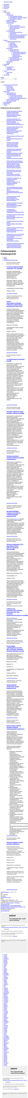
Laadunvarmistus (11, 20)
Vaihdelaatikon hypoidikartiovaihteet (15, 212)
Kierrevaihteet (13, 44)
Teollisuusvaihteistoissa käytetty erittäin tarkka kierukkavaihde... (14, 246)
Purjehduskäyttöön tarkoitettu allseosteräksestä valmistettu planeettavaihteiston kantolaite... (14, 166)
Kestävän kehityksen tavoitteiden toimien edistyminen (17, 27)
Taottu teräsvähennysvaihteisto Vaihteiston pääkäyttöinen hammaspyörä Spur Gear (15, 304)
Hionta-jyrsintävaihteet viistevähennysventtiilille (12, 146)
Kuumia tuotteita (10, 902)
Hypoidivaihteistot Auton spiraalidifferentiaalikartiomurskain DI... (15, 192)
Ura (10, 24)
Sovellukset (6, 64)
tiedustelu (9, 293)
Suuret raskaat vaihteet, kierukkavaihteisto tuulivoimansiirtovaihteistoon (15, 727)
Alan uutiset (9, 72)
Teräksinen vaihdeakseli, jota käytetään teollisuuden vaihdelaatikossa (13, 183)
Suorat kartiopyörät (14, 49)
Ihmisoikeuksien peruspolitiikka (17, 36)
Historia (8, 13)
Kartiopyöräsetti (10, 908)
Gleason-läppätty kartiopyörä (19, 52)
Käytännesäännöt (11, 31)
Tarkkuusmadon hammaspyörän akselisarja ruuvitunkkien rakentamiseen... (14, 132)
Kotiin (5, 10)
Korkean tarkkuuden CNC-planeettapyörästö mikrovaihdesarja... (15, 123)
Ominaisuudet (10, 14)
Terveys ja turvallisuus (15, 25)
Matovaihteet (10, 61)
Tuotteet (5, 40)
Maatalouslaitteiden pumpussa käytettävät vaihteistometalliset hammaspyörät (13, 513)
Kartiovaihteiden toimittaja (16, 906)
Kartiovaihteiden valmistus (16, 16)
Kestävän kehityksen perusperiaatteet (18, 35)
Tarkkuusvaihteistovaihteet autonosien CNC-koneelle (15, 267)
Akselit (8, 63)
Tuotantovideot (10, 67)
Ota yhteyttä (6, 75)
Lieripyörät (12, 43)
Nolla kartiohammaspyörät (16, 59)
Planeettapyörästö (14, 47)
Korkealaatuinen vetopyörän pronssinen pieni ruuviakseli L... (14, 174)
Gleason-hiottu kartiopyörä (19, 53)
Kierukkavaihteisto (5, 906)
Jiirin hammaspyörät (14, 60)
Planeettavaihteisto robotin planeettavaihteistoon (13, 199)
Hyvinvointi (12, 29)
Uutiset (5, 71)
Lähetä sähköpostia (5, 910)
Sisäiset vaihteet (13, 45)
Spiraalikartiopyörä (5, 905)
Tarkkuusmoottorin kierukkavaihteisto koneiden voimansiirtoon (15, 457)
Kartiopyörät (10, 48)
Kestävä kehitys (10, 23)
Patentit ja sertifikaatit (12, 21)
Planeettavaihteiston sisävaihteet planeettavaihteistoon (14, 206)
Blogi (8, 73)
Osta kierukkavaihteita (15, 905)
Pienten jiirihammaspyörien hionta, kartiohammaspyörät (15, 231)
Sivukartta (17, 902)
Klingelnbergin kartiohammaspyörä (17, 55)
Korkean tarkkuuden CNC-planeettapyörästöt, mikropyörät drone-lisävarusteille (15, 547)
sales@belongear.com (6, 897)
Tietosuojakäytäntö (5, 904)
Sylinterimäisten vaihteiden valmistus (18, 17)
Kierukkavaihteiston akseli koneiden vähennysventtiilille (15, 412)
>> (10, 892)
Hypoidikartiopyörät (14, 57)
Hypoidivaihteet (7, 102)
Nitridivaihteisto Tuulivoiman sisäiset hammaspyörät (13, 686)
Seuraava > (6, 892)
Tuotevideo (9, 68)
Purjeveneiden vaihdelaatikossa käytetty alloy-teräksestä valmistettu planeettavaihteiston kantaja (15, 648)
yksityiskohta (14, 293)
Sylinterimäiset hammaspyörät (14, 41)
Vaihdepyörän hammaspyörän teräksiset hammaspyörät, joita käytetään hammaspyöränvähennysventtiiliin (17, 612)
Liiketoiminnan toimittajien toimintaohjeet (16, 33)
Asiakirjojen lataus (11, 69)
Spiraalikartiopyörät (14, 51)
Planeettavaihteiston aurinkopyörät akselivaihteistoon (15, 218)
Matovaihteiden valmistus (16, 18)
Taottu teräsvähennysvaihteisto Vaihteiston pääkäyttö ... (14, 115)
